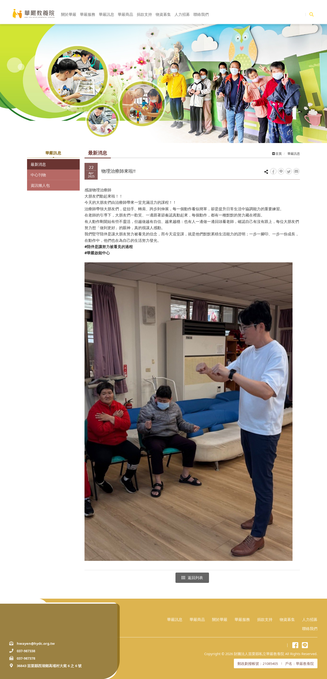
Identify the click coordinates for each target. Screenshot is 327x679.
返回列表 (195, 577)
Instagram (314, 645)
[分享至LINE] (281, 171)
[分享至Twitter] (289, 171)
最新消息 (38, 164)
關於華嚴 (219, 619)
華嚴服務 (242, 619)
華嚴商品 (197, 619)
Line (305, 645)
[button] (24, 86)
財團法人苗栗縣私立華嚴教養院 (33, 14)
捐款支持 (264, 619)
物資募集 (287, 619)
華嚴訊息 (174, 619)
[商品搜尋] (311, 14)
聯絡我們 (309, 628)
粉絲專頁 (295, 645)
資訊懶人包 (40, 185)
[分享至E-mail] (296, 171)
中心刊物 (38, 174)
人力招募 (309, 619)
